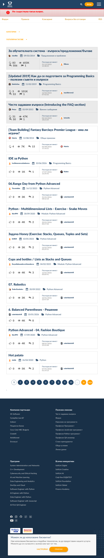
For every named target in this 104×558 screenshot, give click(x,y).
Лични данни (61, 449)
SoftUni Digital (61, 466)
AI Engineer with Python (19, 493)
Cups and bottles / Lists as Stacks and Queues (40, 259)
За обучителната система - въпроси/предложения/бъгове (50, 51)
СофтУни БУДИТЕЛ (64, 477)
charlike (15, 56)
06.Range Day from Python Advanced (34, 183)
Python (43, 360)
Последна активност (49, 62)
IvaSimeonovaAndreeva (21, 163)
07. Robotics (17, 284)
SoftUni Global (61, 485)
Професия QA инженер (65, 438)
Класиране (47, 19)
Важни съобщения (48, 110)
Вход (89, 4)
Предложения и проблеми (53, 56)
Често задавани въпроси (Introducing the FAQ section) (46, 104)
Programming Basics (52, 84)
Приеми (59, 549)
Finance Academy (62, 489)
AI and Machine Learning (19, 477)
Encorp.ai (13, 442)
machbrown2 (69, 93)
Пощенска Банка (17, 426)
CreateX (13, 434)
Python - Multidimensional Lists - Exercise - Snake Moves (47, 209)
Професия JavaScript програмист (69, 430)
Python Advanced (51, 188)
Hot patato (15, 355)
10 (71, 382)
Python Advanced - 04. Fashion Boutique (36, 330)
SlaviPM (15, 214)
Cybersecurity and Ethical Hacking (23, 473)
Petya (14, 109)
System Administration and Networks (24, 466)
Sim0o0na (15, 84)
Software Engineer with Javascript (23, 501)
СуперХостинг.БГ (17, 418)
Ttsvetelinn (16, 188)
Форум (5, 19)
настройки (42, 549)
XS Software (15, 414)
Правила (25, 19)
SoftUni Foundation (63, 481)
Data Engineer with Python (20, 497)
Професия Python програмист (68, 434)
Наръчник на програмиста (66, 422)
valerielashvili (69, 197)
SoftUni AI (60, 473)
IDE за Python (18, 158)
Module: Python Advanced (53, 214)
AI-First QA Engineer (18, 505)
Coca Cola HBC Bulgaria (19, 430)
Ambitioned (14, 438)
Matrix (14, 138)
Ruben (66, 172)
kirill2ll (14, 239)
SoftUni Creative (62, 469)
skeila (14, 360)
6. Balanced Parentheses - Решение (33, 309)
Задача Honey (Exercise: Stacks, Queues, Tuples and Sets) (48, 234)
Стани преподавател (64, 442)
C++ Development (17, 469)
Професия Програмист (65, 426)
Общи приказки (47, 138)
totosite (67, 118)
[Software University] (9, 4)
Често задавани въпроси (66, 414)
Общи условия (62, 446)
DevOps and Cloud (17, 485)
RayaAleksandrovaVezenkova (23, 264)
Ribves (66, 64)
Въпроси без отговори (75, 19)
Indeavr (13, 422)
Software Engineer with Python (22, 489)
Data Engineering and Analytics (22, 481)
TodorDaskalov (17, 289)
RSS (100, 19)
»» (90, 382)
